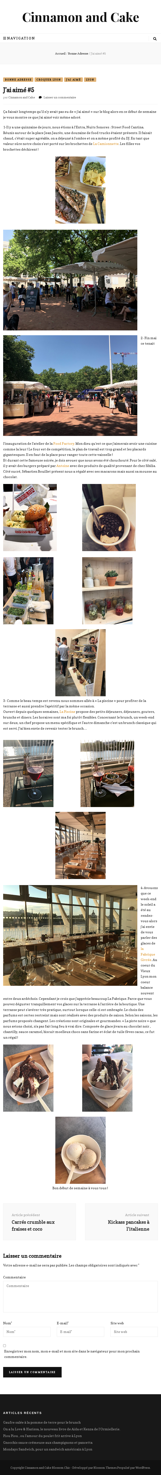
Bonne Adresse (18, 79)
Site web (117, 1323)
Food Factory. (64, 443)
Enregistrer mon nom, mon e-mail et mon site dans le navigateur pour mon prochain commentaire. (72, 1354)
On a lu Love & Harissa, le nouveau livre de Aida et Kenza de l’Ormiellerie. (61, 1429)
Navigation (21, 38)
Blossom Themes (105, 1467)
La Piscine (68, 711)
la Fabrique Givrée (148, 954)
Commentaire (14, 1277)
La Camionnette (106, 144)
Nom (7, 1323)
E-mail (63, 1323)
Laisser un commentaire (60, 97)
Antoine (62, 466)
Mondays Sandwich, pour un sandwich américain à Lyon (47, 1449)
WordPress (142, 1467)
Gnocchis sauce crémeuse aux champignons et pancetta (47, 1442)
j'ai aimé (73, 79)
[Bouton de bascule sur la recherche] (155, 38)
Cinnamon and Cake (80, 16)
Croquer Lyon (48, 79)
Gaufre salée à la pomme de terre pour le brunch (42, 1422)
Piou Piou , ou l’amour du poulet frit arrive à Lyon (42, 1436)
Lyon (90, 79)
